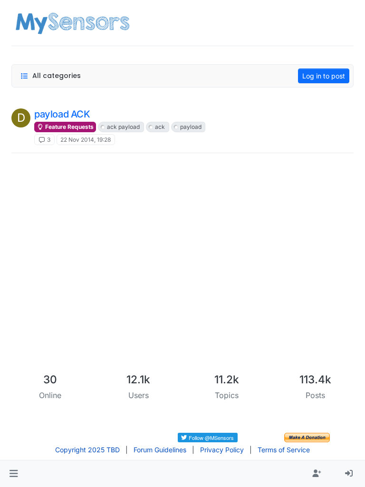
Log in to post (323, 76)
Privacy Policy (222, 450)
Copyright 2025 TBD (87, 450)
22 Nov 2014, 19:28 (85, 139)
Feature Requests (69, 126)
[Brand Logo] (72, 22)
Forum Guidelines (160, 450)
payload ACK (62, 114)
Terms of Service (284, 450)
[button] (13, 473)
